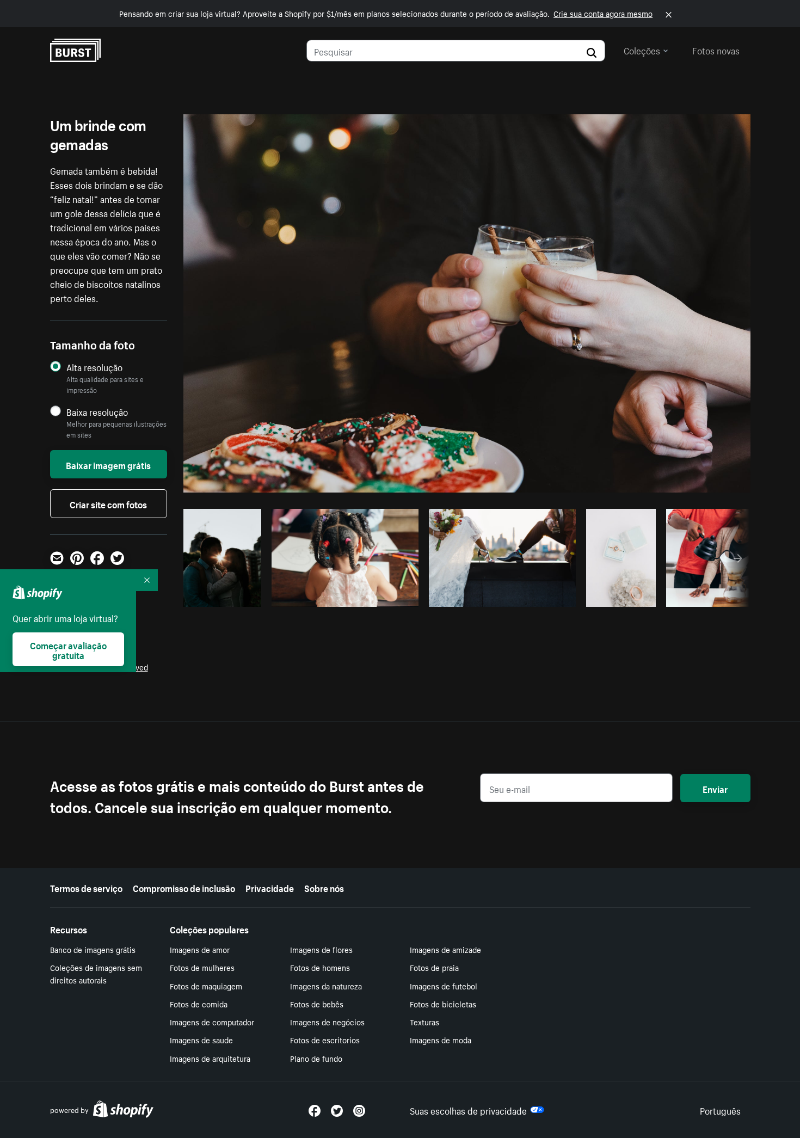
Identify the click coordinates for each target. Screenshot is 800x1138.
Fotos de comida (198, 1004)
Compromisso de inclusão (184, 887)
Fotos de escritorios (325, 1039)
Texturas (424, 1022)
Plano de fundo (316, 1058)
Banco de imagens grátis (93, 949)
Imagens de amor (200, 949)
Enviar (715, 788)
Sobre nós (324, 887)
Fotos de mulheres (202, 967)
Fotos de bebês (316, 1004)
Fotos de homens (320, 967)
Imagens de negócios (327, 1022)
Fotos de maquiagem (206, 986)
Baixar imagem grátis (108, 464)
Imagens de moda (440, 1039)
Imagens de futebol (443, 986)
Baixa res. (234, 595)
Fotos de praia (434, 967)
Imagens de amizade (445, 949)
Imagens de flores (321, 949)
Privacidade (269, 887)
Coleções (642, 49)
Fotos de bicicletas (443, 1004)
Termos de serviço (86, 887)
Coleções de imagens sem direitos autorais (96, 973)
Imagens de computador (212, 1022)
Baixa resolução (97, 411)
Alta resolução (94, 367)
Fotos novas (716, 49)
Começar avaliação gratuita (68, 649)
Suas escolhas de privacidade (468, 1110)
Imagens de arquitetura (210, 1058)
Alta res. (344, 595)
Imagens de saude (201, 1039)
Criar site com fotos (108, 503)
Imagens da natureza (326, 986)
